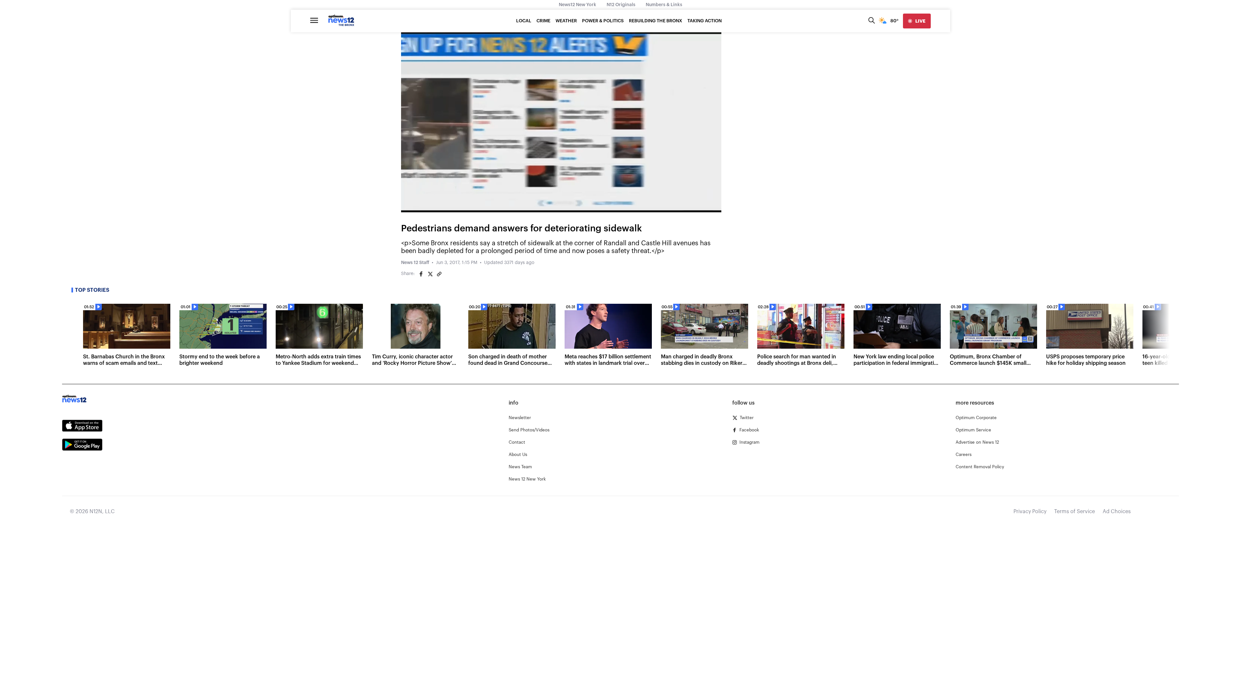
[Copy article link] (439, 274)
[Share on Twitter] (430, 274)
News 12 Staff (415, 262)
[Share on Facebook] (421, 274)
